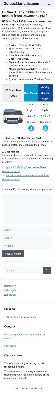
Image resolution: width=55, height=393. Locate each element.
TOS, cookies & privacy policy (20, 317)
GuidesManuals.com (21, 3)
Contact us (10, 345)
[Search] (47, 270)
